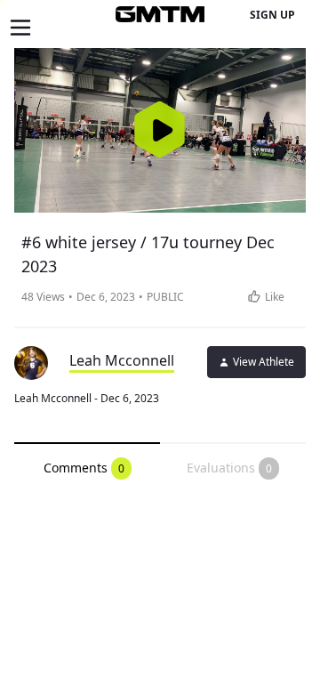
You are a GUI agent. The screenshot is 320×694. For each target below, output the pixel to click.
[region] (160, 130)
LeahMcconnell (121, 360)
